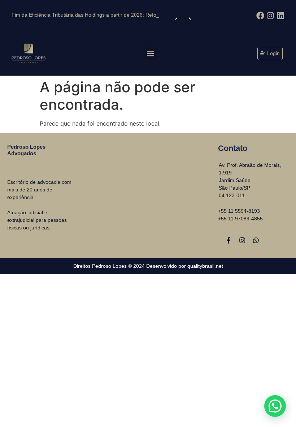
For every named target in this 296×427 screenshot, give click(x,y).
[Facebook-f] (228, 240)
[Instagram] (242, 240)
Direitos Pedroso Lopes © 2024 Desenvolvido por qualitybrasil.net (148, 266)
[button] (151, 53)
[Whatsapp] (256, 240)
